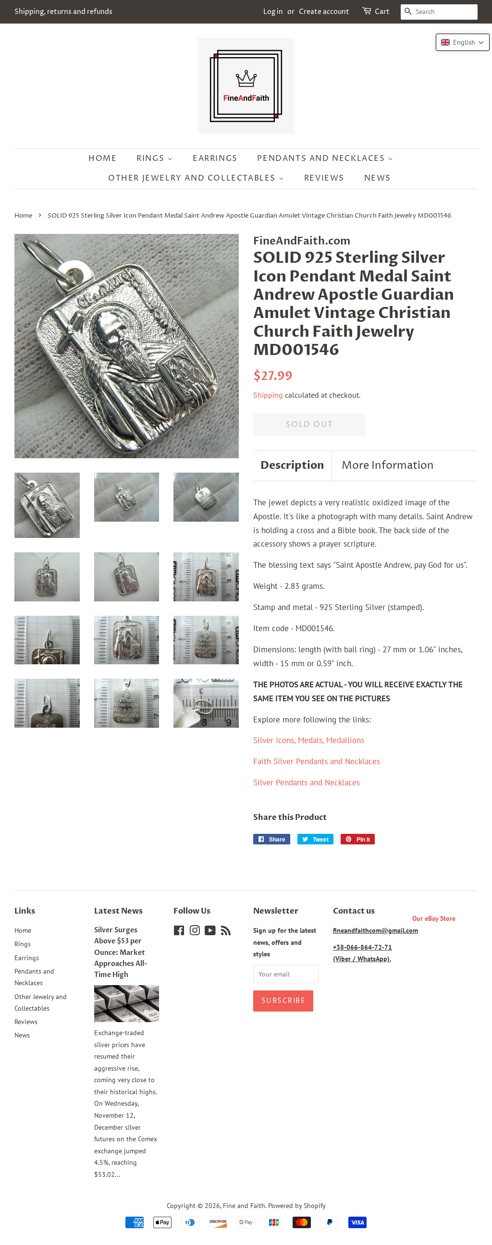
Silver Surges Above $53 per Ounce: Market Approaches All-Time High (121, 952)
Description (292, 465)
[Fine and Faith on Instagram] (194, 932)
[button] (462, 42)
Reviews (324, 178)
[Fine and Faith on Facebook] (178, 932)
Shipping (268, 395)
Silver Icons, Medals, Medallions (308, 740)
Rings (151, 158)
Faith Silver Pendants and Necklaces (316, 761)
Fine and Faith (244, 1205)
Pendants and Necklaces (322, 158)
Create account (324, 11)
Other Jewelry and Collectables (193, 178)
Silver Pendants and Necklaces (306, 782)
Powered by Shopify (297, 1205)
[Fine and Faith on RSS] (226, 932)
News (377, 178)
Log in (273, 11)
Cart (382, 11)
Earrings (215, 158)
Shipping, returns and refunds (63, 11)
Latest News (118, 911)
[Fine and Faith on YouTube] (210, 932)
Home (102, 158)
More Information (388, 466)
